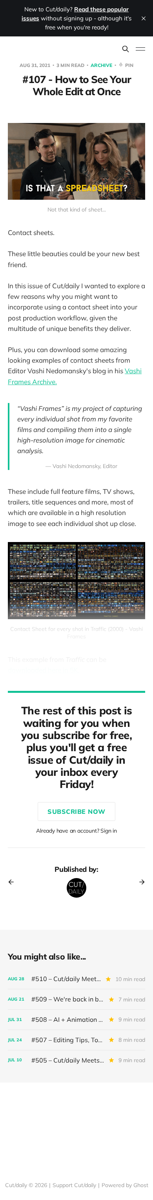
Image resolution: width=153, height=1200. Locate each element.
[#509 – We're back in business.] (76, 999)
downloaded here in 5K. (44, 670)
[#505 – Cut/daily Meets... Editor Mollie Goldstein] (76, 1060)
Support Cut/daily (74, 1185)
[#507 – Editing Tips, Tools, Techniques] (76, 1040)
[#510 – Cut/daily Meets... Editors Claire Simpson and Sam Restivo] (76, 979)
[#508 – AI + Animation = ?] (76, 1020)
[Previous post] (14, 882)
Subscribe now (76, 811)
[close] (143, 18)
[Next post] (139, 882)
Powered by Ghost (125, 1185)
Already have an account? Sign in (76, 830)
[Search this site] (125, 49)
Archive (102, 65)
